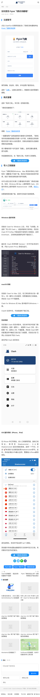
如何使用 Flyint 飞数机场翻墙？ (15, 11)
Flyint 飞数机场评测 (13, 131)
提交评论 (33, 673)
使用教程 (16, 694)
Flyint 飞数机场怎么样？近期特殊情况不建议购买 (30, 575)
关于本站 (29, 688)
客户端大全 (37, 694)
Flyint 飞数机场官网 (8, 28)
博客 (2, 6)
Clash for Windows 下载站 (20, 2)
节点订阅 (23, 694)
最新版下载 (30, 694)
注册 (7, 90)
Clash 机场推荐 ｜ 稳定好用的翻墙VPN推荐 (9, 575)
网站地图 (34, 688)
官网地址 (3, 694)
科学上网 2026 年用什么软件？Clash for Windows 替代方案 (30, 598)
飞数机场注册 (30, 567)
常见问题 (10, 694)
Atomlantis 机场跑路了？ (9, 652)
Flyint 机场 (8, 567)
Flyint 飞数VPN (19, 567)
